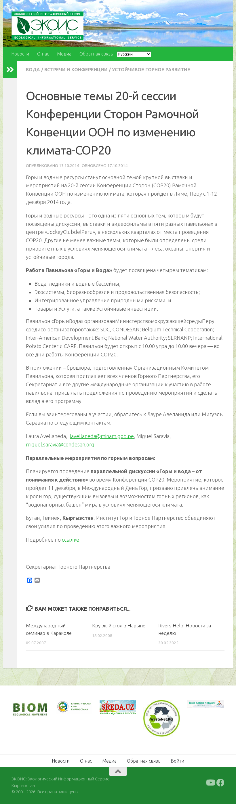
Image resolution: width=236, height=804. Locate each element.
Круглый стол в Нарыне (118, 625)
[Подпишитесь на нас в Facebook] (220, 783)
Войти (177, 760)
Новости (20, 53)
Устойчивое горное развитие (151, 69)
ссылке (70, 540)
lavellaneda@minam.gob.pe (102, 436)
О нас (43, 53)
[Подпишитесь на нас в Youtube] (210, 783)
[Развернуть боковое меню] (10, 69)
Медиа (64, 53)
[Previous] (67, 707)
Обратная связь (96, 53)
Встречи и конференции (76, 69)
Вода (33, 69)
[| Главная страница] (47, 26)
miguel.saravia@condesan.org (60, 444)
